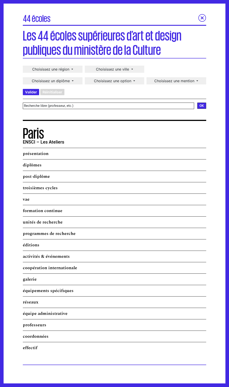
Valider (31, 92)
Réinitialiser (52, 92)
